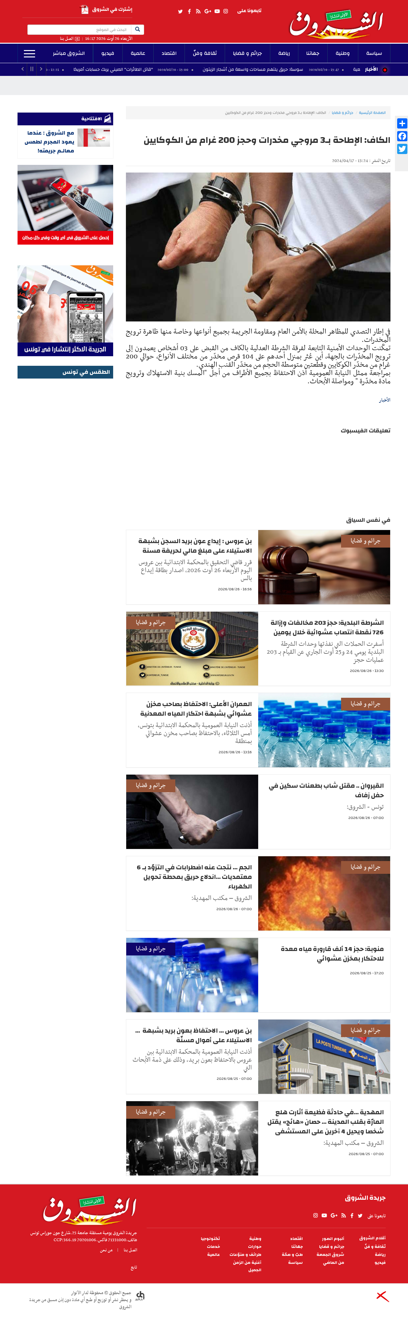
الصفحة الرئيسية (372, 112)
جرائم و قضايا (247, 53)
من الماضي (333, 1262)
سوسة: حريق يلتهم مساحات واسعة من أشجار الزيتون (309, 69)
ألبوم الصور (333, 1238)
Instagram (225, 11)
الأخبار (371, 69)
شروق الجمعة (330, 1254)
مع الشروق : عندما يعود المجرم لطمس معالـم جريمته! (49, 142)
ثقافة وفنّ (205, 53)
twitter (181, 11)
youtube (217, 11)
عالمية (138, 53)
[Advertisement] (65, 476)
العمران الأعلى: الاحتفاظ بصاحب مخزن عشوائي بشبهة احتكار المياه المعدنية (196, 708)
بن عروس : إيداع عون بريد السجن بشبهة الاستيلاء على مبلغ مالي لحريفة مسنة (195, 545)
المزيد (29, 54)
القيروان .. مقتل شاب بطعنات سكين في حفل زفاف (326, 790)
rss (198, 11)
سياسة (374, 53)
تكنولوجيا (210, 1238)
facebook (189, 11)
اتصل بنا (66, 39)
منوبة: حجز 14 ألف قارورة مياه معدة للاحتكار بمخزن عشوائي (332, 953)
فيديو (107, 53)
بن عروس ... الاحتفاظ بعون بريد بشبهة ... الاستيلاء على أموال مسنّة (193, 1035)
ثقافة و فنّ (375, 1246)
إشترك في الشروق (112, 9)
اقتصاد (169, 53)
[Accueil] (87, 1209)
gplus (207, 11)
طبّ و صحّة (292, 1254)
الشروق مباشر (69, 53)
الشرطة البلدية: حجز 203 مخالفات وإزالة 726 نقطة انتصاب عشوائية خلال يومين (327, 627)
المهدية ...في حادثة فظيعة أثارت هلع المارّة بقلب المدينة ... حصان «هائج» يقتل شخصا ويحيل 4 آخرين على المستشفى (325, 1121)
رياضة (284, 53)
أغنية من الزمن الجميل (247, 1266)
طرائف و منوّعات (245, 1254)
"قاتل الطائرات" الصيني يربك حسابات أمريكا (168, 69)
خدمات (213, 1246)
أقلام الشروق (372, 1238)
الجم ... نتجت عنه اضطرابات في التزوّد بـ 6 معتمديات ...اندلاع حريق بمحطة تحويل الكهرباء (194, 876)
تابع (134, 1267)
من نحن (106, 1250)
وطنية (343, 53)
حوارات (254, 1246)
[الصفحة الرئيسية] (339, 19)
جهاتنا (312, 53)
